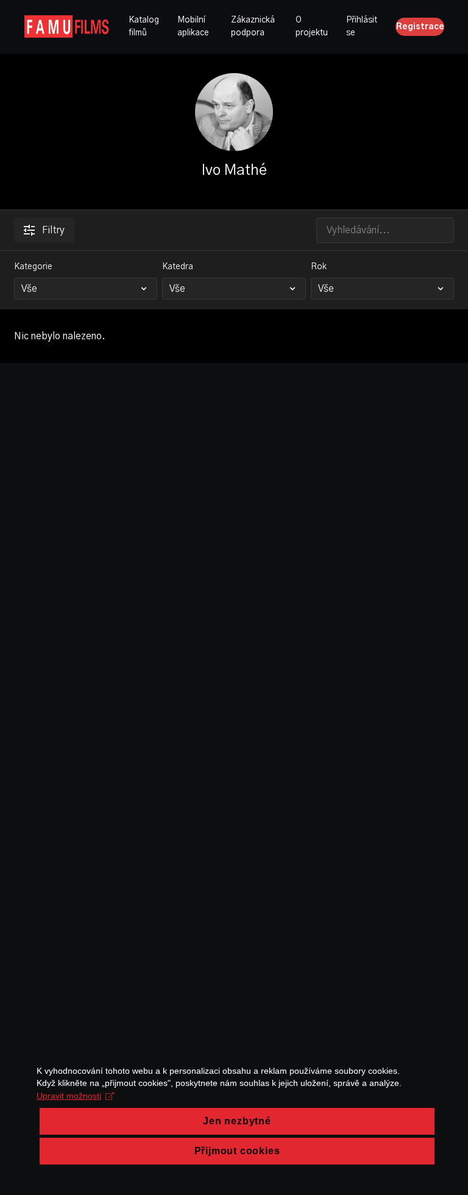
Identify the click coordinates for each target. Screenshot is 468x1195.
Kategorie (33, 267)
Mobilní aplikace (193, 26)
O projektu (312, 26)
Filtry (53, 230)
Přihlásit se (361, 26)
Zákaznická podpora (253, 26)
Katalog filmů (144, 26)
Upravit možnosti (69, 1096)
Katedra (177, 267)
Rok (319, 267)
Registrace (420, 27)
